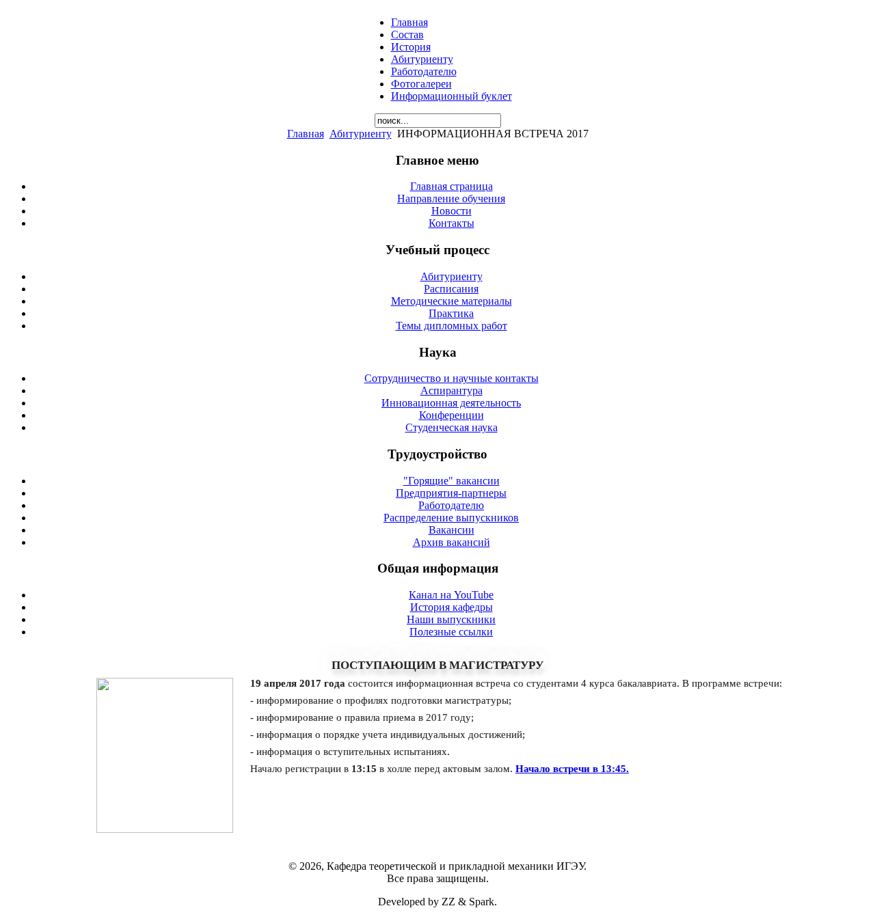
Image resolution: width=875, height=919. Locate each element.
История (411, 47)
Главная (409, 22)
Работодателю (424, 71)
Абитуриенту (422, 59)
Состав (407, 34)
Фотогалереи (421, 84)
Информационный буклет (451, 96)
